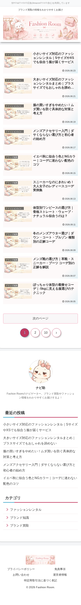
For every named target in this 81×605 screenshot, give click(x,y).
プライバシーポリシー (21, 569)
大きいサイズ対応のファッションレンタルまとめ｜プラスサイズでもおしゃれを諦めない (39, 440)
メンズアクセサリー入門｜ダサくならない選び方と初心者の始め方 (39, 467)
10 (46, 332)
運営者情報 (60, 574)
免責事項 (59, 569)
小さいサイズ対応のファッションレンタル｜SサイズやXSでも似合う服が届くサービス (40, 427)
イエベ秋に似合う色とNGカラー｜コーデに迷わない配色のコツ (40, 480)
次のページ (40, 318)
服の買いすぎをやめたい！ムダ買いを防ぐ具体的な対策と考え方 (39, 453)
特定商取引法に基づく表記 (40, 580)
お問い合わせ (21, 574)
